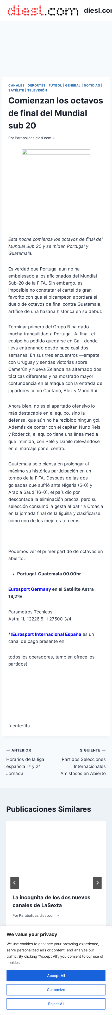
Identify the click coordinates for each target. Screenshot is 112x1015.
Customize (56, 989)
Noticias (92, 85)
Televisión (37, 90)
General (73, 85)
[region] (56, 970)
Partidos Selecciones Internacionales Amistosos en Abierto (83, 762)
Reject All (56, 1003)
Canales (16, 85)
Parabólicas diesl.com (33, 138)
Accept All (56, 975)
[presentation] (56, 854)
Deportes (37, 85)
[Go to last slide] (14, 883)
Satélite (16, 90)
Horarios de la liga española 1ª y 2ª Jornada (25, 762)
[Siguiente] (97, 883)
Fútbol (55, 85)
